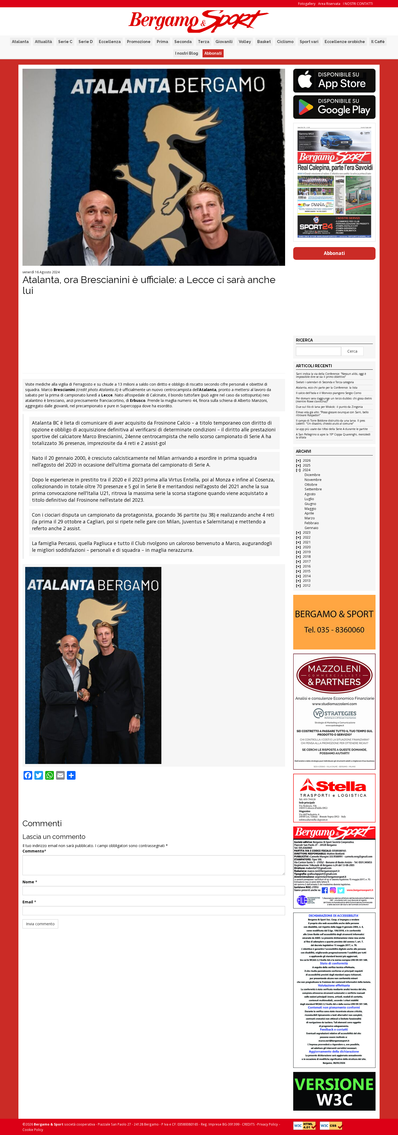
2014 (307, 576)
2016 (307, 566)
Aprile (309, 513)
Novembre (313, 479)
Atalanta (20, 42)
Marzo (310, 518)
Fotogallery (306, 3)
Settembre (313, 489)
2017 (307, 561)
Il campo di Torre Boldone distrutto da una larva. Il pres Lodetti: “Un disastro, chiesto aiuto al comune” (330, 422)
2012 (307, 585)
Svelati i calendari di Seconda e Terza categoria (325, 382)
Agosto (310, 494)
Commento (33, 851)
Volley (245, 42)
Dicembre (312, 475)
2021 (307, 542)
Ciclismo (285, 42)
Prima (162, 42)
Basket (264, 42)
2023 (307, 532)
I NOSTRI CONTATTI (358, 3)
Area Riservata (329, 3)
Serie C (65, 42)
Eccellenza (110, 42)
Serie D (86, 42)
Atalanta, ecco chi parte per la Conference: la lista (326, 387)
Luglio (309, 499)
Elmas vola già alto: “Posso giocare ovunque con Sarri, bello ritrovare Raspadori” (332, 414)
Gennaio (311, 528)
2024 (306, 470)
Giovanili (224, 42)
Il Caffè (378, 42)
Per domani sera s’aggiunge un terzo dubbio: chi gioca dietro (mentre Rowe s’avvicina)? (334, 400)
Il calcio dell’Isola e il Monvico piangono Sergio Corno (328, 393)
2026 (307, 460)
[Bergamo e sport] (334, 622)
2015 (307, 571)
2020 (307, 547)
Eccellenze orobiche (345, 42)
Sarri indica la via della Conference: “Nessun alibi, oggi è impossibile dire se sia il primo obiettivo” (331, 375)
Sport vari (309, 42)
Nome (28, 881)
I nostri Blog (186, 53)
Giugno (310, 503)
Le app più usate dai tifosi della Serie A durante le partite (332, 429)
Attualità (43, 42)
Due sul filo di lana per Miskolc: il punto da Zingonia (329, 407)
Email (27, 901)
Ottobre (311, 484)
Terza (203, 42)
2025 (307, 465)
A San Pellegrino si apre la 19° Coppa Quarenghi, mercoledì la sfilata (333, 436)
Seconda (183, 42)
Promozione (139, 42)
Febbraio (312, 523)
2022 (307, 537)
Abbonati (213, 53)
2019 (307, 552)
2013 (307, 580)
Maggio (310, 508)
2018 (307, 556)
